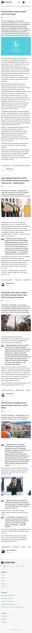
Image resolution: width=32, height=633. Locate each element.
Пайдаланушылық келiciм (7, 595)
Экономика (15, 547)
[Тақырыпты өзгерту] (24, 2)
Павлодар (18, 280)
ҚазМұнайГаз (6, 165)
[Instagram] (2, 18)
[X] (14, 18)
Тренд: (3, 6)
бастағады (4, 268)
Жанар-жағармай (7, 280)
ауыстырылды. (5, 274)
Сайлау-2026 (9, 6)
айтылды (3, 533)
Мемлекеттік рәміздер (7, 601)
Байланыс (3, 619)
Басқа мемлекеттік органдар (21, 165)
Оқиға (2, 575)
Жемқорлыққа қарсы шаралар (9, 604)
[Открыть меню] (29, 2)
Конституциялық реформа (24, 6)
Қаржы (24, 547)
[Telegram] (8, 18)
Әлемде (3, 586)
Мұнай (28, 390)
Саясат (3, 578)
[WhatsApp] (5, 18)
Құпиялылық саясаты (7, 598)
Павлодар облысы (7, 390)
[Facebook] (11, 18)
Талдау (3, 580)
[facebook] (11, 566)
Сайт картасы (5, 616)
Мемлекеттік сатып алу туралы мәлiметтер (13, 607)
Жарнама (3, 621)
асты (22, 385)
